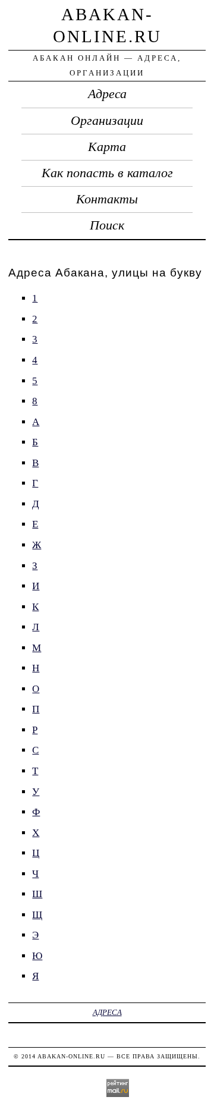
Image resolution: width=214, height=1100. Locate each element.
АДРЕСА (107, 1012)
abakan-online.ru (71, 1056)
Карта (107, 147)
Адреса (107, 94)
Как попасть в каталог (107, 173)
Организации (107, 121)
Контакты (107, 199)
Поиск (107, 225)
